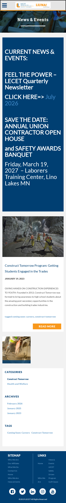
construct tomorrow (45, 316)
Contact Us (12, 471)
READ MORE (47, 326)
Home (10, 474)
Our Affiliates (13, 463)
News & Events (14, 482)
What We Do (13, 467)
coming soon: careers (23, 316)
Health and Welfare (17, 383)
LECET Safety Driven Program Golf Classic (53, 474)
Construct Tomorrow (18, 379)
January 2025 (14, 408)
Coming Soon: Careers (18, 432)
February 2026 (14, 403)
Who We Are (13, 459)
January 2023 (14, 413)
